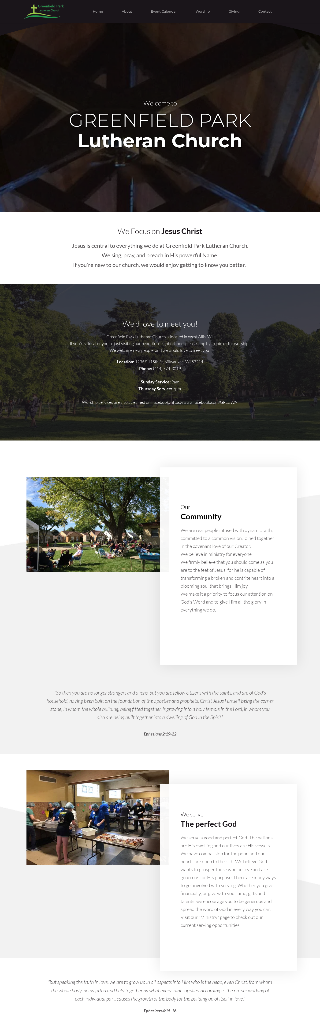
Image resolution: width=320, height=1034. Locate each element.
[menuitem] (98, 11)
